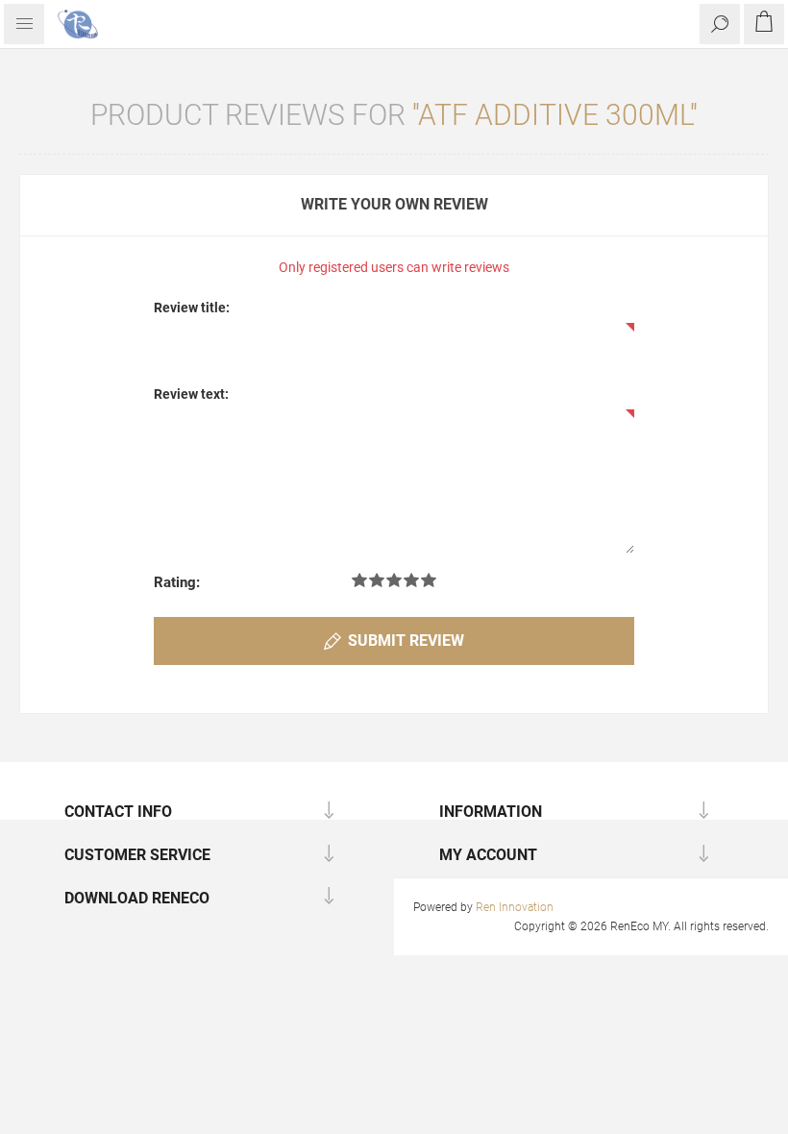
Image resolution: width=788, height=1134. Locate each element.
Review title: (192, 307)
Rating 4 (411, 580)
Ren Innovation (515, 907)
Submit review (406, 640)
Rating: (177, 582)
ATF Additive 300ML (554, 115)
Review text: (191, 394)
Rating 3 (394, 580)
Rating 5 (428, 580)
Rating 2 (376, 580)
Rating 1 (359, 580)
